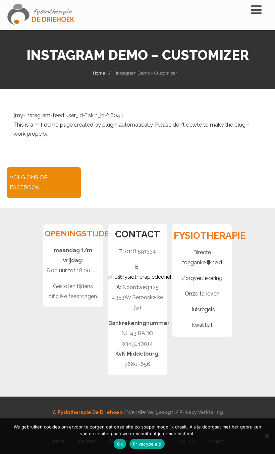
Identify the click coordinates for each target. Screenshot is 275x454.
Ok (120, 444)
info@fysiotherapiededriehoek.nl (147, 277)
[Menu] (256, 10)
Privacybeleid (147, 444)
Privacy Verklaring (201, 412)
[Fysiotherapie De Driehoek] (40, 27)
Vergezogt (160, 412)
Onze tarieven (202, 293)
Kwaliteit (202, 325)
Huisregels (202, 309)
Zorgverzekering (202, 278)
